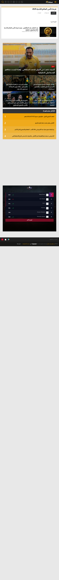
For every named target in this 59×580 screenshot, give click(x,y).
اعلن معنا (19, 243)
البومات (39, 12)
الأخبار (53, 12)
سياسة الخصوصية (26, 243)
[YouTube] (16, 2)
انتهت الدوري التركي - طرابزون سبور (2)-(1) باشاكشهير (29, 116)
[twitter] (8, 2)
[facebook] (5, 2)
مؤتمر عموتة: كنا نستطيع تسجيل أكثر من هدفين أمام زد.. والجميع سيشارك (43, 87)
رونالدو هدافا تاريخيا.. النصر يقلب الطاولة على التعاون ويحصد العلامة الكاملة (43, 103)
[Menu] (55, 2)
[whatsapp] (22, 2)
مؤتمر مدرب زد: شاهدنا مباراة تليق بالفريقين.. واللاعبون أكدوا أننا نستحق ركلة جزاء (17, 87)
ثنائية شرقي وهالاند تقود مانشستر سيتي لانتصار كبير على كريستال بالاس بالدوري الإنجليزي (16, 103)
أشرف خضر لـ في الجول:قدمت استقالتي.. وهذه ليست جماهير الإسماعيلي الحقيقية (30, 71)
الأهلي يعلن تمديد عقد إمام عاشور (29, 123)
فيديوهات (46, 12)
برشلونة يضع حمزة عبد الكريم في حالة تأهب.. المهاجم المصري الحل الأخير (29, 129)
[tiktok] (19, 2)
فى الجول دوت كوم (51, 243)
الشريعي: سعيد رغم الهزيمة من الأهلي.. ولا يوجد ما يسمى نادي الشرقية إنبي (29, 136)
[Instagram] (13, 2)
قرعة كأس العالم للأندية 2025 (44, 9)
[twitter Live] (11, 2)
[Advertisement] (29, 162)
